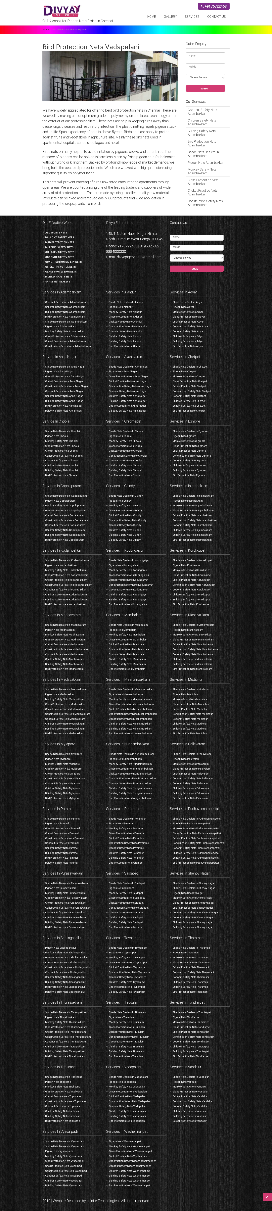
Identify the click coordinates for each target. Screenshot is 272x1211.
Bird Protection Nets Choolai (61, 475)
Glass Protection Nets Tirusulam (127, 1027)
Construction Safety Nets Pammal (64, 838)
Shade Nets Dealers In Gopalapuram (66, 495)
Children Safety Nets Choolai (61, 465)
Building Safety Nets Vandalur (190, 1116)
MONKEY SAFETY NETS (58, 276)
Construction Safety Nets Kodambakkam (68, 584)
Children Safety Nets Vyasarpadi (63, 1180)
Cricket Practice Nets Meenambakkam (131, 709)
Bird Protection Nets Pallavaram (190, 798)
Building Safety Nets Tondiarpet (191, 1051)
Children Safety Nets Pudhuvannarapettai (196, 852)
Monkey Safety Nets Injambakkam (192, 505)
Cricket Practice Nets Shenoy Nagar (193, 907)
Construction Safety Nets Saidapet (129, 907)
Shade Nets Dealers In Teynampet (128, 947)
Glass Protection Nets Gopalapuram (65, 510)
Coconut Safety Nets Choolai (61, 460)
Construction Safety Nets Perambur (129, 842)
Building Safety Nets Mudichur (190, 728)
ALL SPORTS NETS (56, 232)
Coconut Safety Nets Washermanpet (130, 1165)
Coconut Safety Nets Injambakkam (192, 525)
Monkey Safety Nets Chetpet (189, 376)
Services (192, 17)
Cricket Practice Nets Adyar (188, 321)
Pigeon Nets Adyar (183, 306)
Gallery (170, 17)
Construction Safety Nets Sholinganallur (68, 967)
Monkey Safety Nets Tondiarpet (191, 1022)
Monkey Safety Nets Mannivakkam (192, 634)
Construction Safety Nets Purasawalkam (68, 907)
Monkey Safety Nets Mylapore (62, 763)
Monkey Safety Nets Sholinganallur (65, 952)
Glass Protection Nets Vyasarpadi (64, 1160)
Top (267, 1197)
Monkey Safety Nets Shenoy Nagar (192, 897)
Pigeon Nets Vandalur (185, 1081)
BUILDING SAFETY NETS (59, 247)
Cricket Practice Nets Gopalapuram (65, 515)
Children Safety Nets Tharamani (190, 982)
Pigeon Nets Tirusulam (122, 1017)
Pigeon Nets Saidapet (121, 887)
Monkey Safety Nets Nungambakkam (130, 763)
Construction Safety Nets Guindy (127, 520)
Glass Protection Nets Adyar (189, 316)
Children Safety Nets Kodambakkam (66, 594)
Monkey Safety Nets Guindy (125, 505)
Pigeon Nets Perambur (121, 823)
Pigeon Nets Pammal (57, 823)
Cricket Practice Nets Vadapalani (127, 1096)
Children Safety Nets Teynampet (127, 982)
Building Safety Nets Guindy (125, 534)
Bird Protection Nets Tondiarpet (190, 1056)
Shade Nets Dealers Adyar (188, 302)
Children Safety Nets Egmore (189, 465)
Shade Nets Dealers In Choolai (62, 431)
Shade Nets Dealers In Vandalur (191, 1076)
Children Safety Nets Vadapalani (127, 1111)
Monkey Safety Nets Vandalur (189, 1086)
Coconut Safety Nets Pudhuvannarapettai (196, 847)
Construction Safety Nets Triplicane (65, 1101)
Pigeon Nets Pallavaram (186, 758)
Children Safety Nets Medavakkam (65, 723)
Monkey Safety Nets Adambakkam (202, 171)
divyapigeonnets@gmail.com (139, 257)
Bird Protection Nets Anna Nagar (63, 405)
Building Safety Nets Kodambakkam (66, 599)
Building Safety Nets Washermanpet (129, 1175)
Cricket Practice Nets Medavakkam (65, 709)
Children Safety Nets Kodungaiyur (128, 594)
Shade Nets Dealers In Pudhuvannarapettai (197, 818)
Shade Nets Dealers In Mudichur (191, 689)
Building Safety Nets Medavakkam (65, 728)
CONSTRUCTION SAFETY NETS (63, 262)
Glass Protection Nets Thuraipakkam (66, 1027)
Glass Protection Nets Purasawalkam (66, 897)
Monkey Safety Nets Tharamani (190, 957)
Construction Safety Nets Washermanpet (132, 1160)
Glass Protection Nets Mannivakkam (193, 639)
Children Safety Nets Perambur (126, 852)
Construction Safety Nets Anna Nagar (66, 386)
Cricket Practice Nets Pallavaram (191, 773)
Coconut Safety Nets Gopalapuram (65, 525)
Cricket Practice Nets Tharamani (191, 967)
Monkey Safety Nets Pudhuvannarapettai (196, 828)
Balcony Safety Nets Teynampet (127, 991)
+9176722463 (215, 6)
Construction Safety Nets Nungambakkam (133, 778)
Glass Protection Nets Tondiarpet (191, 1027)
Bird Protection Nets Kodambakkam (65, 604)
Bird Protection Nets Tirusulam (126, 1056)
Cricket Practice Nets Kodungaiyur (128, 579)
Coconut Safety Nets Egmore (189, 460)
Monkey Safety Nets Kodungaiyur (128, 570)
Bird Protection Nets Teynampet (127, 986)
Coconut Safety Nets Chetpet (189, 395)
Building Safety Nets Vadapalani (127, 1116)
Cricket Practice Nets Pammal (62, 833)
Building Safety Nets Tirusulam (126, 1051)
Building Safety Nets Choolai (61, 470)
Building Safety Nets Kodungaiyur (128, 599)
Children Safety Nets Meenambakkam (130, 723)
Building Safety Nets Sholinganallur (65, 982)
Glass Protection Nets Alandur (126, 316)
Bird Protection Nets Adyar (188, 346)
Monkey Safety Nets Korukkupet (191, 570)
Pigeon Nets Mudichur (185, 694)
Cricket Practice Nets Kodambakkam (66, 579)
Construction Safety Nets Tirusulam (129, 1036)
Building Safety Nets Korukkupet (191, 599)
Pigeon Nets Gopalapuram (60, 500)
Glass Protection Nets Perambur (127, 833)
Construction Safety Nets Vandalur (192, 1101)
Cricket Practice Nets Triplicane (63, 1096)
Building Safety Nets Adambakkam (202, 133)
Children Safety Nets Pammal (61, 847)
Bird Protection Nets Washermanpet (129, 1185)
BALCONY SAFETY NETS (59, 237)
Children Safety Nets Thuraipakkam (65, 1046)
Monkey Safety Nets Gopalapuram (65, 505)
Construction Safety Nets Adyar (191, 326)
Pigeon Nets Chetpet (184, 371)
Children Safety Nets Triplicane (62, 1111)
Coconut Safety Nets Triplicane (63, 1106)
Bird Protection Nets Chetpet (189, 410)
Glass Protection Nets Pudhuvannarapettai (197, 833)
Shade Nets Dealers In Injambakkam (193, 495)
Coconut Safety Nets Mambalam (127, 654)
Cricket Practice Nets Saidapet (126, 902)
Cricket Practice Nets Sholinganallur (65, 962)
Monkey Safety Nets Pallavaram (191, 763)
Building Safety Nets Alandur (125, 341)
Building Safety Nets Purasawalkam (65, 922)
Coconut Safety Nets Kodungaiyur (128, 589)
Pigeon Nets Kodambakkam (61, 565)
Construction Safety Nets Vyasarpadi (66, 1170)
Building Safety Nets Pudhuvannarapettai (196, 857)
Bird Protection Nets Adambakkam (202, 143)
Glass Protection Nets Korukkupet (192, 575)
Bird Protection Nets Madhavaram (64, 668)
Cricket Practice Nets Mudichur (190, 709)
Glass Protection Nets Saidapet (127, 897)
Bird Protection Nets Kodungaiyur (128, 604)
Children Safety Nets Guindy (125, 530)
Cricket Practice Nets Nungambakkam (130, 773)
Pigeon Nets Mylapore (57, 758)
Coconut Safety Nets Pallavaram (191, 783)
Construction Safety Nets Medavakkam (67, 713)
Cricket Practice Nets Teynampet (127, 967)
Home (151, 17)
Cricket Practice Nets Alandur (125, 321)
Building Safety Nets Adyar (188, 341)
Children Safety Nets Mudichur (190, 723)
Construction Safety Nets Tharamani (193, 972)
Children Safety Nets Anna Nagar (64, 395)
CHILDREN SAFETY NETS (59, 252)
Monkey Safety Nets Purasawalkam (65, 892)
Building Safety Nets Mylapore (62, 793)
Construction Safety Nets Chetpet (192, 391)
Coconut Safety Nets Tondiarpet (191, 1041)
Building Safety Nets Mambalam (127, 664)
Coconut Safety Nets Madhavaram (64, 654)
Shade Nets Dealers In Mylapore (63, 753)
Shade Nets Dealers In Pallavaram (192, 753)
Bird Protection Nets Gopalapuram (64, 539)
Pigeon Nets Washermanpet (125, 1141)
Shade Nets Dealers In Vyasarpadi (64, 1141)
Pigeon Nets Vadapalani (122, 1081)
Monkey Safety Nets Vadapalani (127, 1086)
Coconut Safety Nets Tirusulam (126, 1041)
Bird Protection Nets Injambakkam (192, 539)
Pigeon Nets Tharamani (186, 952)
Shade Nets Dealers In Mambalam (128, 624)
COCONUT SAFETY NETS (59, 257)
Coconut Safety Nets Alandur (125, 331)
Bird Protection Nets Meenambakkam (130, 733)
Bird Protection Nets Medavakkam (64, 733)
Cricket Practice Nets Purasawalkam (65, 902)
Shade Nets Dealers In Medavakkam (66, 689)
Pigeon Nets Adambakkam (206, 163)
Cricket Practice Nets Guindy (125, 515)
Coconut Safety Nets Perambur (126, 847)
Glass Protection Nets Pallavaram (191, 768)
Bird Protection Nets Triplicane (62, 1120)
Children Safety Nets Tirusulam (126, 1046)
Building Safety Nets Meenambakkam (130, 728)
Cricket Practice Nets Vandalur (190, 1096)
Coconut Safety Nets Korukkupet (191, 589)
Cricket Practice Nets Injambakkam (192, 515)
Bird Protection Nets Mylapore (62, 798)
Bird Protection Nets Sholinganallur (65, 986)
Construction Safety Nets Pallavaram (193, 778)
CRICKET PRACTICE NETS (60, 267)
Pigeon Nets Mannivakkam (188, 629)
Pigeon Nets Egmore (184, 435)
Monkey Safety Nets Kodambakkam (66, 570)
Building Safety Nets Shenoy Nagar (193, 927)
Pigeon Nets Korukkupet (187, 565)
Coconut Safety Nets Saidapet (126, 912)
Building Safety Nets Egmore (189, 470)
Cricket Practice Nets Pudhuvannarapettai (196, 838)
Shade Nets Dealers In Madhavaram (65, 624)
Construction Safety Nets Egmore (192, 455)
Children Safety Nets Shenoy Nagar (193, 922)
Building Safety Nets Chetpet (189, 405)
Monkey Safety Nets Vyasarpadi (63, 1156)
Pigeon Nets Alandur (120, 306)
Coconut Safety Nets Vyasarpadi (63, 1175)
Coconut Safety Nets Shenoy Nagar (193, 917)
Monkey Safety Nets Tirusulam (126, 1022)
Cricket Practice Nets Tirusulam (126, 1031)
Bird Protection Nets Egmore (189, 475)
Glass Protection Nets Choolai (62, 445)
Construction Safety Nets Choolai (64, 455)
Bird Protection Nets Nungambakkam (130, 798)
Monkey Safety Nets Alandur (125, 311)
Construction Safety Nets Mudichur (193, 713)
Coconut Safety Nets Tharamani (191, 977)
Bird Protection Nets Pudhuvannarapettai (196, 862)
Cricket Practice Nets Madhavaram (64, 644)
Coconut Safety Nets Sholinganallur (65, 972)
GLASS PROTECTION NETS (61, 271)
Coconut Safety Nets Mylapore (62, 783)
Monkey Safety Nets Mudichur (190, 699)
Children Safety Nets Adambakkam (202, 122)
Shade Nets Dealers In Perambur (127, 818)
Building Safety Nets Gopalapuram (65, 534)
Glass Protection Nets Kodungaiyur (129, 575)
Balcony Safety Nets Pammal (61, 862)
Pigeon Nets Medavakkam (60, 694)
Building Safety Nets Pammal (61, 852)
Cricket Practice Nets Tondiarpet (191, 1031)
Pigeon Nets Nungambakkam (126, 758)
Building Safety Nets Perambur (126, 857)
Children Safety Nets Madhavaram (64, 659)
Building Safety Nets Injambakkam (192, 534)
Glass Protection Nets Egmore (190, 445)
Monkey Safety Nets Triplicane (62, 1086)
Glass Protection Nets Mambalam (128, 639)
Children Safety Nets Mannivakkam (192, 659)
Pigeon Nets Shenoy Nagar (188, 892)
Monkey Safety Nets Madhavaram (64, 634)
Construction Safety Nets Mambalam (130, 649)
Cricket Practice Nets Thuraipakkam (65, 1031)
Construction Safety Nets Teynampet (130, 972)
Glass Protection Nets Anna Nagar (64, 376)
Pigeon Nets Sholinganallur (60, 947)
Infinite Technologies (103, 1201)
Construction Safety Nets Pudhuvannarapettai (199, 842)
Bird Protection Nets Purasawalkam (65, 927)
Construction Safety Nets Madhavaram (67, 649)
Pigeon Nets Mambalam (122, 629)
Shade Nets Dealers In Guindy (126, 495)
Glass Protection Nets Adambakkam (203, 182)
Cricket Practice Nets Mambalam (127, 644)
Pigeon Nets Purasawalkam (60, 887)
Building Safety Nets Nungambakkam (130, 793)
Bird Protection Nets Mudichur (190, 733)
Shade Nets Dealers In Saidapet (127, 883)
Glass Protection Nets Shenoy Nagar (193, 902)
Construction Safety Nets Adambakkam (205, 203)
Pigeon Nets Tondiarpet (186, 1017)
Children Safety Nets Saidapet (126, 917)
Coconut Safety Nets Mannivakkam (193, 654)
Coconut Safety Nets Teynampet (127, 977)
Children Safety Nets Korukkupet (191, 594)
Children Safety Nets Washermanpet (129, 1170)
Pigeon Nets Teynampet (122, 952)
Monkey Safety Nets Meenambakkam (130, 699)
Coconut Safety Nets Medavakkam (65, 718)
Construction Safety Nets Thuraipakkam (68, 1036)
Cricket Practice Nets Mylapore (62, 773)
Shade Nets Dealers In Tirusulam (127, 1012)
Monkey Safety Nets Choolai (61, 440)
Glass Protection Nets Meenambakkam (131, 704)
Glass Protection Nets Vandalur (190, 1091)
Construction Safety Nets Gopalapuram (67, 520)
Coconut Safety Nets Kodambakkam (66, 589)
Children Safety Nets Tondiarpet (191, 1046)
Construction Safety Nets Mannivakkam (195, 649)
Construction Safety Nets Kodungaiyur (131, 584)
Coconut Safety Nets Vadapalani (127, 1106)
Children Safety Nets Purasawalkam (65, 917)
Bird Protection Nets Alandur (125, 346)
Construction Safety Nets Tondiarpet (193, 1036)
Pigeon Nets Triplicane (58, 1081)
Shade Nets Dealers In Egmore (190, 431)
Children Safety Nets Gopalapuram (65, 530)
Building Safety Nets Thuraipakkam (65, 1051)
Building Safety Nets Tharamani (190, 986)
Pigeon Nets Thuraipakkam (60, 1017)
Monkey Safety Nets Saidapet (126, 892)
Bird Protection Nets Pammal (61, 857)
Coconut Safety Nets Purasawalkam (65, 912)
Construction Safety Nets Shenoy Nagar (195, 912)
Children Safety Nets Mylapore (62, 788)
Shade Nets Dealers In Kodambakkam (67, 560)
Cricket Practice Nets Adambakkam (202, 192)
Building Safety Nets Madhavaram (64, 664)
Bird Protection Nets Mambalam (127, 668)
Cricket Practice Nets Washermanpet (130, 1156)
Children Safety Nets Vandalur (190, 1111)
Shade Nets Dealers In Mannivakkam (193, 624)
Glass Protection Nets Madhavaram (65, 639)
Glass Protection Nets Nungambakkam (131, 768)
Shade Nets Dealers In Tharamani (191, 947)
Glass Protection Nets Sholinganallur (66, 957)
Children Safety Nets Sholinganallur (65, 977)
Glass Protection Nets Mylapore (63, 768)
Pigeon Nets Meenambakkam (126, 694)
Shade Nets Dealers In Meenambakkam (131, 689)
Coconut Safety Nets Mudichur (190, 718)
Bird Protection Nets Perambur (126, 862)
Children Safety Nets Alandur (125, 336)
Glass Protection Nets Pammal (62, 828)
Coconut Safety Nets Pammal (62, 842)
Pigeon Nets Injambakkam (188, 500)
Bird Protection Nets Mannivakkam (192, 668)
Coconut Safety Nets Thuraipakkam (65, 1041)
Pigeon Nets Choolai (56, 435)
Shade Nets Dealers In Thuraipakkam (66, 1012)
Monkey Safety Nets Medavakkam (64, 699)
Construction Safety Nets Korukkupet (194, 584)
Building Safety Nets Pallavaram (191, 793)
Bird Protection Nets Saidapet (126, 927)
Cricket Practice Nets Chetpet (189, 386)
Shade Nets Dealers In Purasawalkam (66, 883)
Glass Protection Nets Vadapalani (128, 1091)
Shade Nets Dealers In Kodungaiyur (129, 560)
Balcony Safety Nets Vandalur (189, 1120)
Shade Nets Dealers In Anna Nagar (65, 366)
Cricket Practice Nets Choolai (61, 450)
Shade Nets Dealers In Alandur (126, 302)
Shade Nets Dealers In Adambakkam (203, 154)
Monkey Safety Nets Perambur (126, 828)
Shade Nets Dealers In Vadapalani (128, 1076)
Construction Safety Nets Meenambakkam (133, 713)
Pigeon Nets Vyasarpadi (59, 1151)
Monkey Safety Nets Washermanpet (129, 1146)
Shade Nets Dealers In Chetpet (190, 366)
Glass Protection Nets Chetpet (190, 381)
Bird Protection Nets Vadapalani (127, 1120)
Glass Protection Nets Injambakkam (193, 510)
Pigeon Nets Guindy (120, 500)
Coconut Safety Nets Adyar (188, 331)
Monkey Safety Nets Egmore (189, 440)
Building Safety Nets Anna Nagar (64, 400)
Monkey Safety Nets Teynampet (127, 957)
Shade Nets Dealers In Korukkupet (192, 560)
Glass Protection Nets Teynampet (128, 962)
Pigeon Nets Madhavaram (60, 629)
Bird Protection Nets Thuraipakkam (65, 1056)
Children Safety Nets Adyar (188, 336)
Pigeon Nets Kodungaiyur (123, 565)
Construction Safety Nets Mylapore (65, 778)
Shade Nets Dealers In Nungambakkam (131, 753)
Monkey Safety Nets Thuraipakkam (65, 1022)
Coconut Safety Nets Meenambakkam (131, 718)
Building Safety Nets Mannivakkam (192, 664)
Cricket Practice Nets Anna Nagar (64, 381)
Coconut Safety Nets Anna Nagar (64, 391)
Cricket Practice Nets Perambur (126, 838)
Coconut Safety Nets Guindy (125, 525)
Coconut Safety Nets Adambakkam (202, 112)
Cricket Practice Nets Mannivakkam (193, 644)
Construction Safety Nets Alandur (128, 326)
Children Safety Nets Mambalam (127, 659)
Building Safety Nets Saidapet (126, 922)
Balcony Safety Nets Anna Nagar (63, 410)
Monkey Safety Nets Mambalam (127, 634)
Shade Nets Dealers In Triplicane (63, 1076)
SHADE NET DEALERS (57, 281)
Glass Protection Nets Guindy (125, 510)
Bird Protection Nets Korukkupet (191, 604)
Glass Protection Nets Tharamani (191, 962)
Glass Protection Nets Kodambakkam (66, 575)
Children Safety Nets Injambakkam (192, 530)
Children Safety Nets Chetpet (189, 400)
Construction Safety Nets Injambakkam (195, 520)
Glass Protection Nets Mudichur (191, 704)
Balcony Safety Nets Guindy (125, 539)
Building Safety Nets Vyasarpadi (63, 1185)
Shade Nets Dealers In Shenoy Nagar (194, 883)
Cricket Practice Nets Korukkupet (191, 579)
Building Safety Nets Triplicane (62, 1116)
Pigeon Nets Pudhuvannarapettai (191, 823)
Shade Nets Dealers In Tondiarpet (192, 1012)
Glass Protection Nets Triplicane (63, 1091)
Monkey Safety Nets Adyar (188, 311)
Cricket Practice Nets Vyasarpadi (63, 1165)
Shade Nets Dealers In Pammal (62, 818)
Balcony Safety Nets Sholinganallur (65, 991)
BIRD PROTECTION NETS (59, 242)
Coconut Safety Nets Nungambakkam (130, 783)
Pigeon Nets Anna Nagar (59, 371)
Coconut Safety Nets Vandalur (190, 1106)
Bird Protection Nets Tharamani (190, 991)
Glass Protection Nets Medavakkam (65, 704)
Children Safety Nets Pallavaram (191, 788)
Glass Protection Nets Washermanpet (130, 1151)
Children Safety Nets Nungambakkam (130, 788)
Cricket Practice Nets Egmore (189, 450)
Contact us (216, 17)
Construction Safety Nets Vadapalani (130, 1101)
